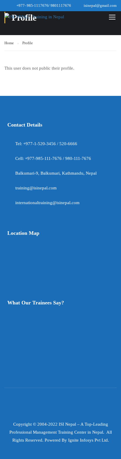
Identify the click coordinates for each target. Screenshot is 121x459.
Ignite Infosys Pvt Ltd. (88, 440)
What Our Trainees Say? (35, 303)
